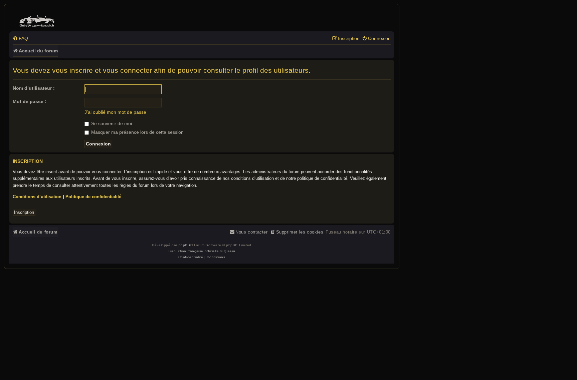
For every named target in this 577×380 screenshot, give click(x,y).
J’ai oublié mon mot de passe (115, 112)
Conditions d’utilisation (37, 196)
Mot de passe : (29, 101)
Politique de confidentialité (93, 196)
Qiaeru (229, 251)
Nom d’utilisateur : (34, 88)
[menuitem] (20, 38)
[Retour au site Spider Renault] (38, 19)
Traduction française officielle (193, 251)
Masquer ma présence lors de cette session (137, 132)
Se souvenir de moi (111, 123)
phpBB (184, 245)
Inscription (24, 212)
